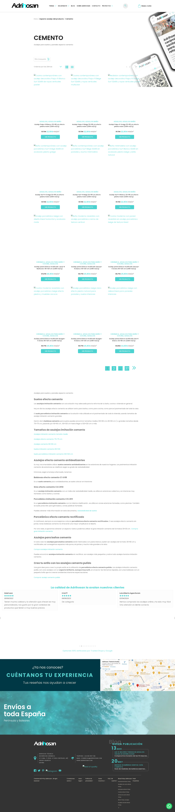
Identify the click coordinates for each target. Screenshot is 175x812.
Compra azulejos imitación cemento (48, 549)
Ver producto (50, 137)
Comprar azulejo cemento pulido (47, 577)
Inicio (36, 19)
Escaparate (62, 6)
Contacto (96, 6)
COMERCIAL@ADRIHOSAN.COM (91, 758)
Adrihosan (49, 778)
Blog (73, 6)
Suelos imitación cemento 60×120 (47, 449)
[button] (169, 806)
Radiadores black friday (124, 781)
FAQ (109, 778)
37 (136, 67)
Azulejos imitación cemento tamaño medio (51, 434)
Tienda (51, 6)
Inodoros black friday (123, 792)
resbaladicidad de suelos (87, 511)
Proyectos (106, 6)
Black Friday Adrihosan (125, 778)
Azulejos (43, 121)
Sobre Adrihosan (83, 6)
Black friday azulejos (123, 800)
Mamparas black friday (124, 789)
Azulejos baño (54, 121)
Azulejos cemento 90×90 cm (45, 444)
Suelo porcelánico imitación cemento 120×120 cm (53, 454)
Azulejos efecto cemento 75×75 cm (48, 439)
